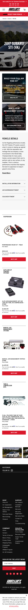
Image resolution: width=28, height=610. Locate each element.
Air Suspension (7, 505)
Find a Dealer (19, 532)
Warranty (18, 509)
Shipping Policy (7, 543)
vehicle (4, 18)
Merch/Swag (6, 516)
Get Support (19, 502)
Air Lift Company (7, 552)
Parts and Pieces (7, 514)
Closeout (5, 519)
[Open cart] (24, 10)
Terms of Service (7, 535)
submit (14, 568)
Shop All (5, 502)
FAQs (16, 521)
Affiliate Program (7, 549)
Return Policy (6, 538)
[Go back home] (14, 9)
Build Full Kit (14, 97)
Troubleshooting (20, 523)
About (4, 530)
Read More (6, 173)
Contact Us (18, 518)
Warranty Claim (19, 516)
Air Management (7, 507)
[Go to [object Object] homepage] (14, 582)
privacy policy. (14, 606)
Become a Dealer (20, 534)
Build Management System (14, 125)
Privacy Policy (6, 540)
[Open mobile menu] (3, 9)
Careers (4, 533)
